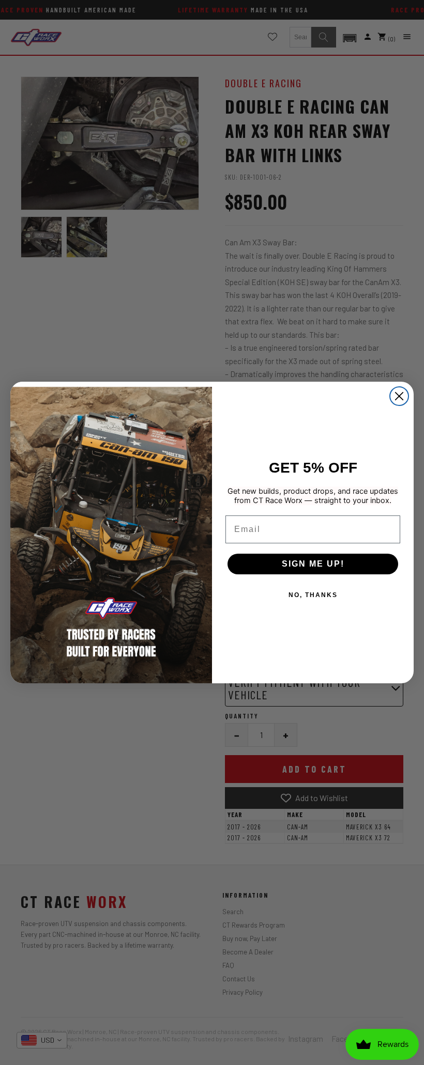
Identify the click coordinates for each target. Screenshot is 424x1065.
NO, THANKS (313, 595)
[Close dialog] (399, 396)
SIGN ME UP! (313, 563)
